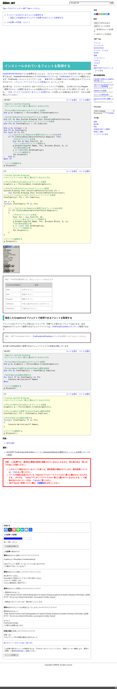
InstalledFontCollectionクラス (15, 74)
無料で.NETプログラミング (103, 68)
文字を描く (11, 443)
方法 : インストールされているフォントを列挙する (29, 92)
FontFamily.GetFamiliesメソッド (46, 336)
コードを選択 (84, 100)
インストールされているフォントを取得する (25, 15)
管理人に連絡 (98, 132)
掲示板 (20, 651)
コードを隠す (71, 100)
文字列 (96, 53)
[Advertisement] (46, 43)
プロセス (97, 63)
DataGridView (99, 48)
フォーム (97, 43)
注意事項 (41, 483)
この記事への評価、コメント (18, 22)
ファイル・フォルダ (101, 50)
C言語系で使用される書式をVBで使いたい (104, 80)
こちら (15, 472)
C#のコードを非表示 (103, 34)
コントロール (98, 45)
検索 (95, 122)
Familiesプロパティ (48, 76)
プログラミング (14, 8)
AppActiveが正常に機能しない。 (104, 99)
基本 (95, 65)
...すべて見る (98, 70)
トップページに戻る (101, 134)
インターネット (99, 58)
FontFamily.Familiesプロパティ (65, 327)
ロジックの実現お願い (102, 95)
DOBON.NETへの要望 (102, 129)
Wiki (95, 127)
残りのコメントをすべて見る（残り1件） (18, 643)
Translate (110, 113)
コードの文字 (105, 26)
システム (36, 8)
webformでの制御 (100, 91)
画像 (95, 55)
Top (4, 8)
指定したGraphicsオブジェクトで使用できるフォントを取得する (36, 18)
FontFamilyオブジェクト (70, 76)
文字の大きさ (105, 23)
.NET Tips (26, 8)
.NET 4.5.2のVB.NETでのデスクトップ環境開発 (104, 85)
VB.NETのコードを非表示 (103, 30)
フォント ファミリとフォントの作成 (30, 82)
